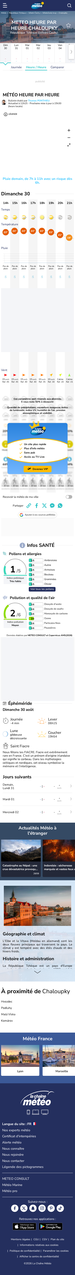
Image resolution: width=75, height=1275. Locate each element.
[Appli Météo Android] (50, 1227)
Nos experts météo (16, 1130)
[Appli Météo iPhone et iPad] (24, 1227)
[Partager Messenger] (52, 505)
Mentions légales (20, 1239)
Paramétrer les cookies (56, 1250)
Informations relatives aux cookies (39, 1245)
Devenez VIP (40, 469)
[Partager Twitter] (44, 505)
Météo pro (9, 1191)
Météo (3, 13)
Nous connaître (13, 1148)
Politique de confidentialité (25, 1251)
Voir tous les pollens (42, 589)
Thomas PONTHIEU (39, 100)
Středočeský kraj (49, 13)
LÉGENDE (12, 114)
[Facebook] (14, 1208)
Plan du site (57, 1239)
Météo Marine (12, 1185)
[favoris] (68, 25)
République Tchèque (17, 13)
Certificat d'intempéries (19, 1136)
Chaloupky (62, 13)
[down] (37, 972)
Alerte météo (11, 1142)
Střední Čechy (34, 13)
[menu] (6, 5)
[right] (71, 52)
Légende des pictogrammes (23, 1167)
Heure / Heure (36, 67)
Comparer (57, 67)
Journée (16, 67)
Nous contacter (13, 1161)
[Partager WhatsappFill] (60, 505)
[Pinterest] (51, 1208)
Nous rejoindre (13, 1154)
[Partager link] (28, 505)
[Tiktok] (60, 1208)
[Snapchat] (33, 1208)
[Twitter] (23, 1208)
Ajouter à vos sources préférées (40, 514)
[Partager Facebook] (36, 505)
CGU (36, 1239)
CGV (44, 1239)
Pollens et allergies (25, 553)
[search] (69, 5)
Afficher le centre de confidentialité (39, 1256)
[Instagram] (42, 1208)
